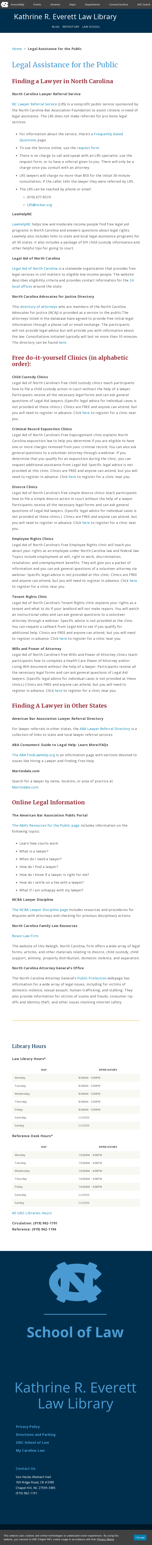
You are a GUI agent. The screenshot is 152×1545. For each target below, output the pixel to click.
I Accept (140, 1537)
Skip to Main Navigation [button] (20, 12)
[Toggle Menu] (136, 16)
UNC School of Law (32, 1442)
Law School (91, 26)
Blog (56, 26)
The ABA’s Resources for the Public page (46, 825)
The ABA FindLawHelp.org (33, 755)
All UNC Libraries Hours (32, 1213)
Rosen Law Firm (25, 936)
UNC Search (144, 4)
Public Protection (91, 978)
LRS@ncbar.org (39, 205)
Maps (73, 4)
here (62, 342)
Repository (70, 26)
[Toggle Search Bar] (127, 16)
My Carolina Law (30, 1450)
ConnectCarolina (118, 4)
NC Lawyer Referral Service (34, 104)
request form (88, 148)
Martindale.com (25, 787)
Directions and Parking (36, 1434)
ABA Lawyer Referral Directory (105, 728)
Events (37, 4)
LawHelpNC (21, 224)
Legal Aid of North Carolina (35, 268)
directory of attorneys (38, 306)
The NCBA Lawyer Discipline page (40, 909)
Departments (92, 4)
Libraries (55, 4)
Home (17, 48)
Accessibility (17, 4)
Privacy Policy (28, 1426)
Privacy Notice (105, 1539)
